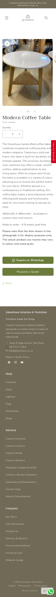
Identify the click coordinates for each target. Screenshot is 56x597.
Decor (9, 389)
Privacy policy (41, 586)
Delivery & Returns (16, 538)
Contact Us (12, 531)
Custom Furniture (16, 438)
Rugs (8, 403)
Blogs (9, 418)
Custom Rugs (13, 489)
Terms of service (29, 590)
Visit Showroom (15, 524)
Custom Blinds (14, 453)
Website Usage (14, 560)
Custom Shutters (15, 460)
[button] (6, 18)
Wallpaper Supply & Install (21, 467)
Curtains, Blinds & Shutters (21, 474)
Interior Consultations (18, 496)
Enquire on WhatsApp (30, 260)
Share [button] (8, 283)
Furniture (11, 382)
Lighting (10, 396)
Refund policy (25, 586)
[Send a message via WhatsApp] (51, 592)
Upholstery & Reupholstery (21, 482)
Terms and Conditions (18, 545)
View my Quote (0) (53, 151)
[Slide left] (21, 111)
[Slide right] (35, 111)
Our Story (11, 516)
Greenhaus (26, 582)
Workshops (12, 411)
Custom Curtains (15, 445)
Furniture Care (14, 553)
